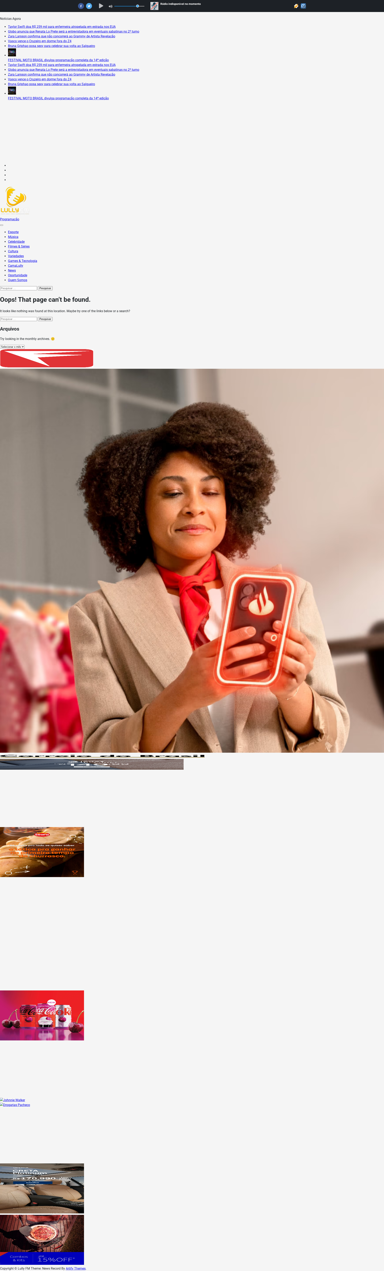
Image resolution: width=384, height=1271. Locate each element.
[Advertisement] (192, 132)
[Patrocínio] (42, 876)
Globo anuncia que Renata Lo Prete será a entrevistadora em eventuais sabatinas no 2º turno (73, 31)
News (12, 270)
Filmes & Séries (19, 246)
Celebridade (16, 242)
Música (13, 237)
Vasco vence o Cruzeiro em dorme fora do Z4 (39, 41)
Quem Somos (17, 280)
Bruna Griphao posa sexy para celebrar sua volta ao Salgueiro (51, 46)
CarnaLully (15, 266)
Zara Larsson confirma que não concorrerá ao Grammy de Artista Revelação (61, 36)
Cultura (13, 251)
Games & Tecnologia (22, 261)
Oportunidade (17, 275)
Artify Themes (76, 1268)
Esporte (13, 232)
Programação (9, 219)
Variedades (16, 256)
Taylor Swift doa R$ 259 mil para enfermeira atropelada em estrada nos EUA (62, 27)
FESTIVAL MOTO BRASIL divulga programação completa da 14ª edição (58, 60)
